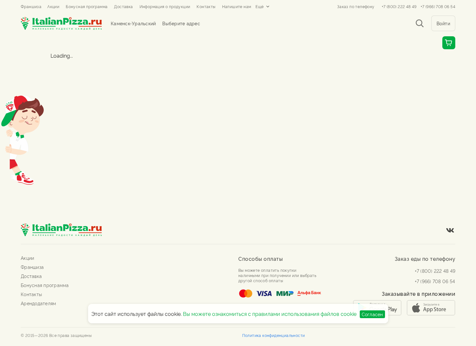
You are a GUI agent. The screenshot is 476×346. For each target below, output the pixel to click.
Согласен (372, 314)
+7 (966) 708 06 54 (438, 6)
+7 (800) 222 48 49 (399, 6)
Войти (443, 23)
